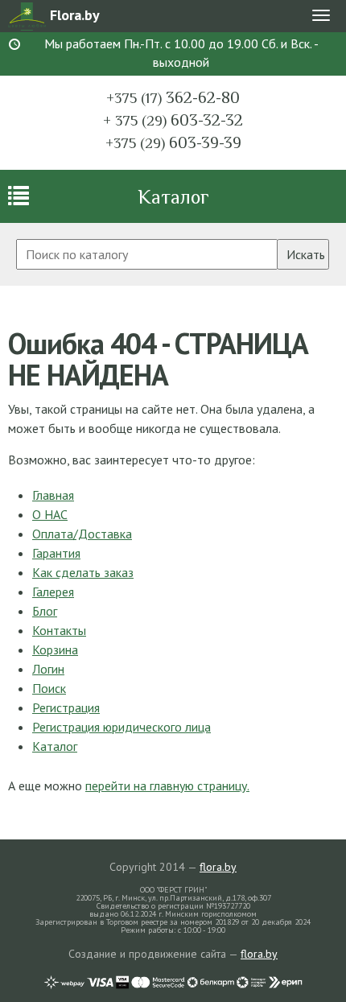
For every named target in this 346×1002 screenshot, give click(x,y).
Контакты (59, 630)
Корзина (55, 649)
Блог (44, 611)
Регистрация (66, 707)
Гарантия (56, 553)
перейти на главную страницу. (167, 785)
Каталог (173, 197)
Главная (53, 495)
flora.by (218, 867)
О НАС (50, 514)
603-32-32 (173, 120)
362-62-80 (173, 97)
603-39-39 (173, 142)
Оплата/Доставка (82, 534)
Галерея (53, 591)
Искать (305, 254)
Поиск (49, 688)
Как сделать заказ (83, 572)
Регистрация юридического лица (121, 727)
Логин (48, 669)
